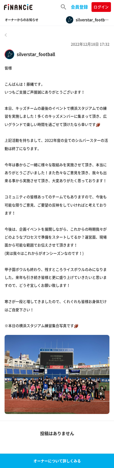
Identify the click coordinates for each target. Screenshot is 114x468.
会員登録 (79, 7)
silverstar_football (36, 54)
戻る (6, 35)
